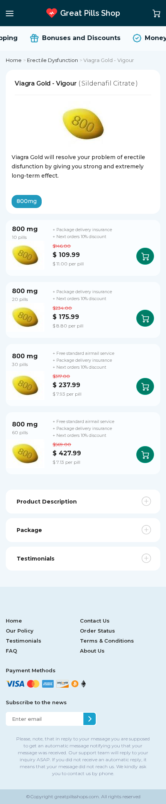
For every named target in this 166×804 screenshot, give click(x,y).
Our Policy (20, 631)
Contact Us (95, 621)
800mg (27, 201)
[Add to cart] (145, 256)
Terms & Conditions (107, 641)
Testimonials (23, 641)
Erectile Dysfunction (52, 60)
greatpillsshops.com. (76, 796)
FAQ (11, 651)
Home (14, 60)
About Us (92, 651)
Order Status (97, 631)
